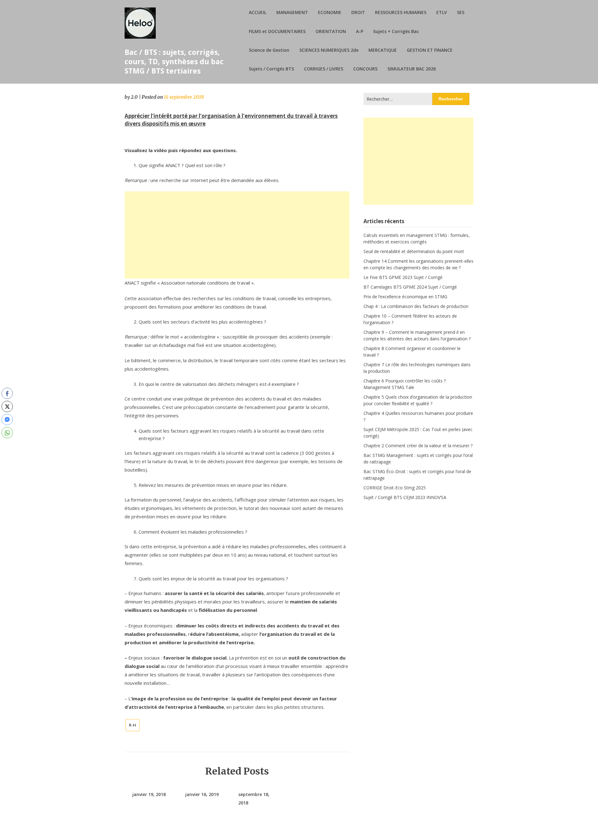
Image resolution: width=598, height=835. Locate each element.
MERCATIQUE (382, 50)
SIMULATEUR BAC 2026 (411, 69)
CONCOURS (365, 69)
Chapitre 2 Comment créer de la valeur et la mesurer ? (417, 446)
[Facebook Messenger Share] (7, 419)
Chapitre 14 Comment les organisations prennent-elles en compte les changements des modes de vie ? (418, 264)
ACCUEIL (257, 12)
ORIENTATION (331, 31)
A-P (359, 31)
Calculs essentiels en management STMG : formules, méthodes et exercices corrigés (416, 238)
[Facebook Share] (7, 393)
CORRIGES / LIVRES (323, 69)
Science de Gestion (269, 50)
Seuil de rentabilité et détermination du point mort (413, 251)
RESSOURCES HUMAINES (400, 12)
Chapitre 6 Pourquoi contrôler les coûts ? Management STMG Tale (404, 384)
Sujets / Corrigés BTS (271, 69)
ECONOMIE (329, 12)
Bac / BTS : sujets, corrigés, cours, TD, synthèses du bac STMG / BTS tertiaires (174, 61)
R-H (132, 725)
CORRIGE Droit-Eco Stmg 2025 (394, 488)
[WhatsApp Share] (7, 432)
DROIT (358, 12)
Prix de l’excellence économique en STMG (405, 297)
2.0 (134, 97)
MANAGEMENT (292, 12)
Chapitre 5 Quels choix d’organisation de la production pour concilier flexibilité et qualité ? (417, 400)
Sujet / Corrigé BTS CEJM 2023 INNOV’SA (404, 497)
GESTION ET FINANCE (430, 50)
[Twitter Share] (7, 406)
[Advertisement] (237, 235)
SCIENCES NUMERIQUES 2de (328, 50)
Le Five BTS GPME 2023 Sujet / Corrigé (403, 277)
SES (460, 12)
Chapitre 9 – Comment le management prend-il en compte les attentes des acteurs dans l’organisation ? (417, 335)
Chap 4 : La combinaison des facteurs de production (415, 306)
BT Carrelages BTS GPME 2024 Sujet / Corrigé (410, 287)
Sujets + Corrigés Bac (396, 31)
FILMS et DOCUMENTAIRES (277, 31)
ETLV (441, 12)
